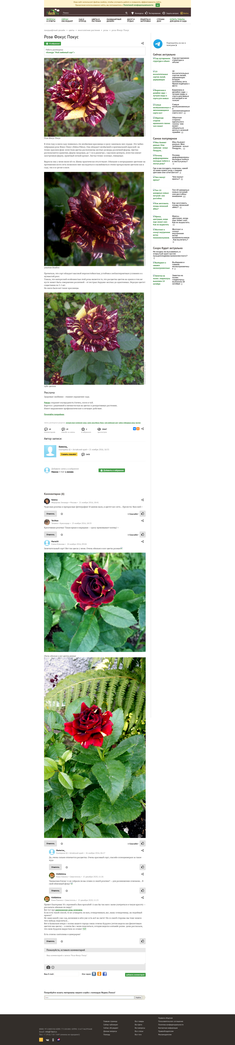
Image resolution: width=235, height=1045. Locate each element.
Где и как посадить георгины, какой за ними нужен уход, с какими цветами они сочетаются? (170, 170)
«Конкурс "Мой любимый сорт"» (60, 52)
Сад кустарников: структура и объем (180, 60)
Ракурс (47, 402)
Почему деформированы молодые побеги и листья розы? (180, 158)
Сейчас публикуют (110, 1024)
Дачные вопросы (110, 1031)
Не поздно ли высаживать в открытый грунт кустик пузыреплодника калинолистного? (170, 254)
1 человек (69, 471)
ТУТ (84, 929)
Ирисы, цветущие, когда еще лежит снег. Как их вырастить (181, 219)
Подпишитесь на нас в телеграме (176, 44)
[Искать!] (126, 12)
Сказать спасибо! (68, 454)
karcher (138, 423)
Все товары (139, 1021)
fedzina (54, 499)
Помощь (106, 1034)
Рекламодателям (165, 1034)
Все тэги (138, 1034)
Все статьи (139, 1031)
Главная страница (110, 1021)
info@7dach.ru (51, 1032)
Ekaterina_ (60, 850)
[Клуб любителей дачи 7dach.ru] (53, 12)
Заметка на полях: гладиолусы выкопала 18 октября (178, 279)
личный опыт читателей (74, 423)
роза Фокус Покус (98, 423)
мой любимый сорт (111, 423)
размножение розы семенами (68, 910)
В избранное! (54, 43)
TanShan (55, 520)
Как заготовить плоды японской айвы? (180, 205)
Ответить (50, 513)
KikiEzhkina (61, 874)
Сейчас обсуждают (110, 1028)
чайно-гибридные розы (127, 423)
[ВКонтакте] (134, 428)
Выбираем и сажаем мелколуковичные (180, 265)
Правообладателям (166, 1031)
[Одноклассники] (137, 428)
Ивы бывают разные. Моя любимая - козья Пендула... (180, 145)
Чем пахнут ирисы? (177, 178)
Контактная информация (168, 1028)
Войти (185, 13)
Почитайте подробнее (54, 414)
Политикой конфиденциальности (138, 5)
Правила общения (165, 1018)
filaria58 (55, 541)
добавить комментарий (135, 975)
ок (158, 5)
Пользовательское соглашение (170, 1021)
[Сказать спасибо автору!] (143, 514)
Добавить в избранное (113, 470)
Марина (54, 471)
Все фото (138, 1024)
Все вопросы (140, 1028)
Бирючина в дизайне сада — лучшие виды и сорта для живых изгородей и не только (180, 95)
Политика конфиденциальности (170, 1024)
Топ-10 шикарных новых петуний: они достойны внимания (180, 193)
